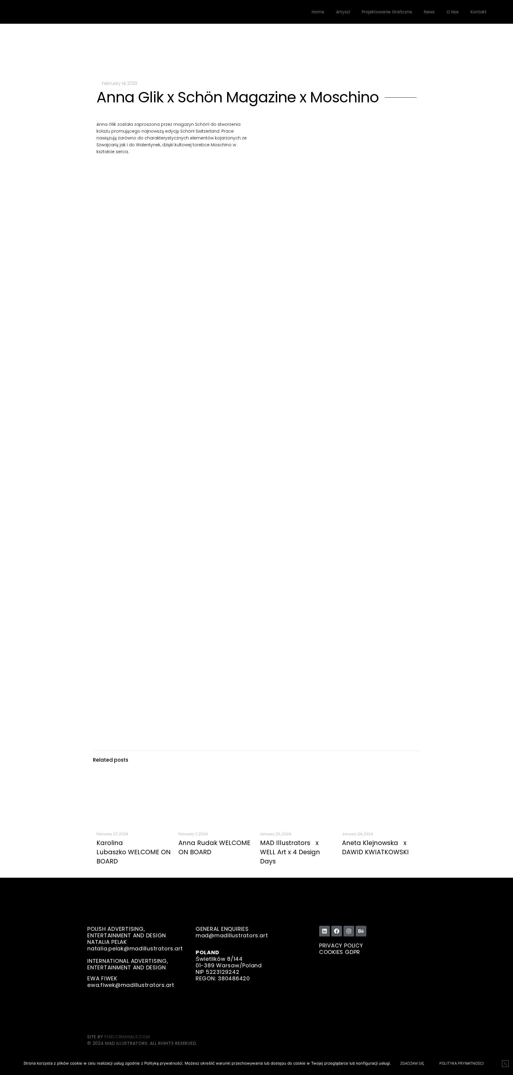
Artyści (343, 12)
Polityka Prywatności (461, 1063)
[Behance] (361, 931)
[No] (505, 1063)
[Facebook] (336, 931)
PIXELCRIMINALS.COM (127, 1037)
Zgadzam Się (412, 1063)
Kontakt (479, 12)
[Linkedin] (324, 931)
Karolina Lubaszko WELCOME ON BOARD (133, 852)
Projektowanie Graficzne (387, 12)
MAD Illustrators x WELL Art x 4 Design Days (291, 852)
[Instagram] (348, 931)
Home (318, 12)
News (429, 12)
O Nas (452, 12)
